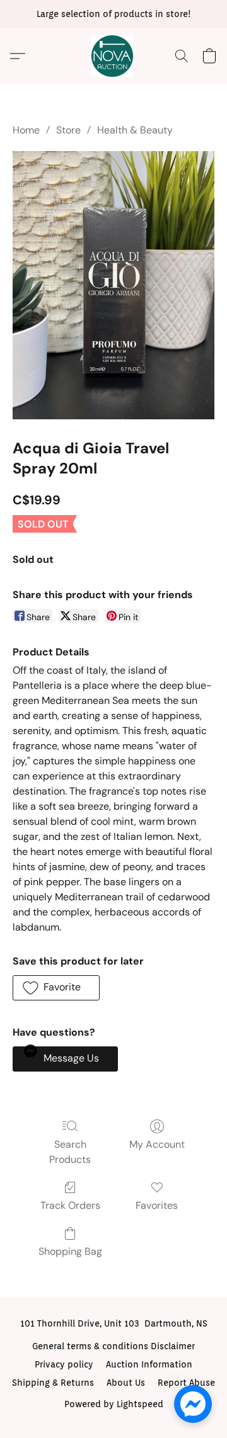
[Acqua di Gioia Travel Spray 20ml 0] (113, 285)
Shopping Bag (70, 1251)
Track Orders (70, 1205)
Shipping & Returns (53, 1383)
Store (68, 130)
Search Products (70, 1152)
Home (26, 130)
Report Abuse (186, 1383)
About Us (126, 1383)
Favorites (157, 1205)
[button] (113, 56)
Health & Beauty (135, 130)
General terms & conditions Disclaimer (113, 1346)
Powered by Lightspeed (113, 1404)
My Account (157, 1144)
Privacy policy (64, 1364)
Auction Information (149, 1364)
